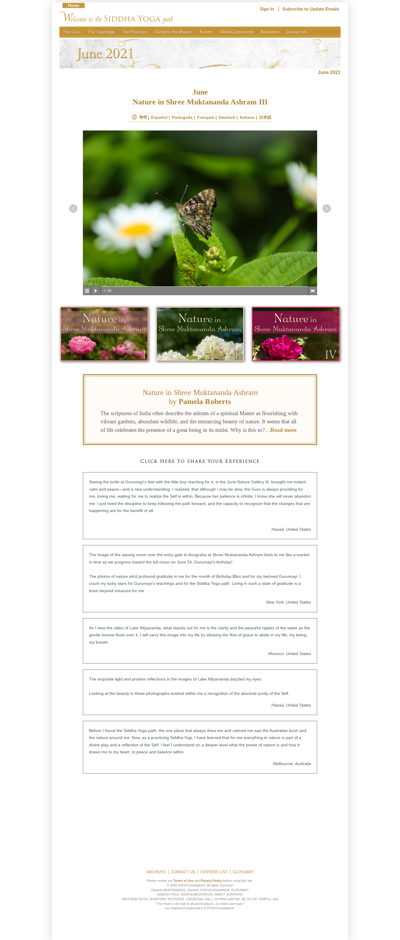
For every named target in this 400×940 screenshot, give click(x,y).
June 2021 (329, 72)
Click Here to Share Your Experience (200, 461)
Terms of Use (183, 880)
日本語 (265, 117)
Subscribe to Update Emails (310, 9)
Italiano (247, 117)
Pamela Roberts (205, 401)
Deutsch (227, 117)
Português (182, 117)
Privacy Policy (211, 880)
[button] (73, 208)
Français (205, 117)
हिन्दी (143, 117)
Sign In (267, 9)
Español (159, 117)
